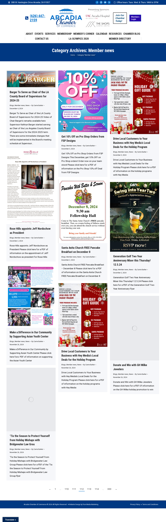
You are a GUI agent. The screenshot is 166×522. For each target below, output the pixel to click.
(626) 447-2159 (37, 18)
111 (74, 489)
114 (97, 489)
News (28, 105)
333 (109, 489)
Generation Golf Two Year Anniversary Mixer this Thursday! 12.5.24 (132, 260)
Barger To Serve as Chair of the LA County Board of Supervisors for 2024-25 (29, 96)
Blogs (12, 105)
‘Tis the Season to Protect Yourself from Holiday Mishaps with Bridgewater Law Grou (30, 440)
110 (67, 489)
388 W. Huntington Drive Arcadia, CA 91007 (30, 2)
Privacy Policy (135, 504)
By (37, 105)
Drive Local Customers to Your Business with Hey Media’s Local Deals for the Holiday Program (131, 143)
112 (82, 489)
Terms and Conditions (150, 504)
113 (89, 489)
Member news (20, 105)
